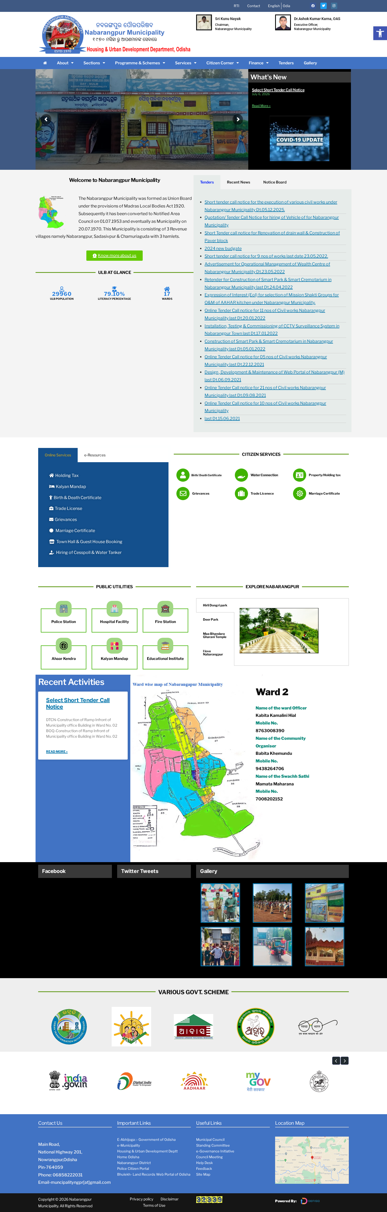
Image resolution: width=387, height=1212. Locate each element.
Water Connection (264, 475)
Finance (256, 63)
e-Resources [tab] (95, 455)
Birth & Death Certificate (77, 497)
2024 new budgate (223, 248)
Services (183, 63)
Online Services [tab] (58, 455)
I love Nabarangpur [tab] (213, 652)
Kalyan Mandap (71, 486)
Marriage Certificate (75, 530)
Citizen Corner (220, 63)
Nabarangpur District (134, 1163)
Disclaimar (169, 1199)
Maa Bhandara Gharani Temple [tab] (214, 635)
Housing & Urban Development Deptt (147, 1151)
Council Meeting (209, 1157)
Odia (286, 6)
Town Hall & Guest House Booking (89, 541)
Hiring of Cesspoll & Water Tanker (88, 552)
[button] (380, 33)
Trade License (68, 508)
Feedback (204, 1168)
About (62, 63)
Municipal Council (210, 1139)
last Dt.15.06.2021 (222, 418)
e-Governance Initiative (215, 1151)
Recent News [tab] (238, 182)
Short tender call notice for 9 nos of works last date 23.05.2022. (266, 256)
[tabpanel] (272, 310)
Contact (253, 6)
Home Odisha (128, 1157)
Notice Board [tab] (274, 182)
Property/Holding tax (325, 475)
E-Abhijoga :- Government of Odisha (146, 1139)
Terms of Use (154, 1205)
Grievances (66, 519)
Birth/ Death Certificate (206, 475)
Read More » (261, 106)
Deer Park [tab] (210, 619)
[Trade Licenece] (241, 493)
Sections (91, 63)
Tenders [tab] (207, 182)
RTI (236, 6)
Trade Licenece (262, 493)
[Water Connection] (241, 475)
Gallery (310, 63)
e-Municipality (128, 1145)
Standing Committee (213, 1145)
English (274, 6)
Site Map (203, 1174)
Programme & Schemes (137, 63)
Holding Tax (67, 475)
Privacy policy (141, 1199)
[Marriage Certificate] (299, 493)
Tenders (286, 63)
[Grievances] (183, 493)
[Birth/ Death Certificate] (183, 475)
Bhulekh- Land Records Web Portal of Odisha (153, 1174)
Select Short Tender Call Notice (278, 90)
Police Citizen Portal (133, 1168)
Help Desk (204, 1163)
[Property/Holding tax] (299, 475)
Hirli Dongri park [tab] (215, 605)
